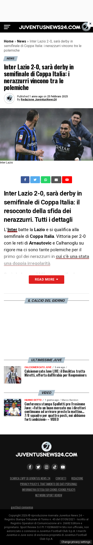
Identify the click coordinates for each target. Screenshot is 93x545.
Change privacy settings (75, 541)
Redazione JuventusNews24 (39, 99)
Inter (12, 229)
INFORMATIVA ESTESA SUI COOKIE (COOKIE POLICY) (48, 490)
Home (9, 41)
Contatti (61, 478)
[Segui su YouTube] (63, 467)
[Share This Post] (46, 179)
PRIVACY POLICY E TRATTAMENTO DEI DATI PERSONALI (48, 484)
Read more (45, 279)
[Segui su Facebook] (30, 467)
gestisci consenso (22, 507)
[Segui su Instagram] (46, 467)
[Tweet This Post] (35, 179)
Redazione (77, 478)
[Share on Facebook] (25, 179)
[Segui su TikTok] (54, 467)
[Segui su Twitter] (38, 467)
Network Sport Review (48, 495)
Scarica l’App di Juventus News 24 (30, 478)
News (21, 41)
